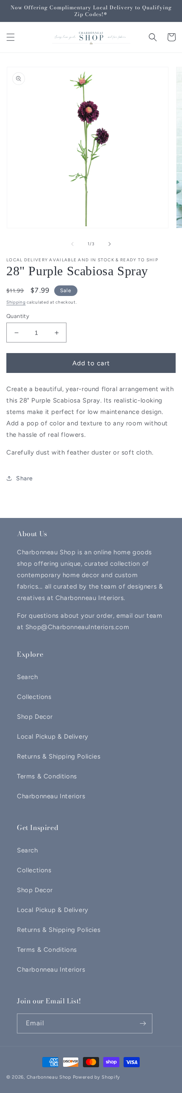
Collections (34, 697)
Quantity (17, 316)
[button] (10, 37)
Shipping (16, 302)
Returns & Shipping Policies (58, 756)
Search (27, 677)
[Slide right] (109, 244)
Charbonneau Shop (49, 1077)
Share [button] (24, 478)
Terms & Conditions (47, 776)
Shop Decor (35, 716)
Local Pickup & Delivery (52, 736)
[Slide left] (72, 244)
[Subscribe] (142, 1023)
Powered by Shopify (97, 1077)
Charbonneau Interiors (51, 796)
